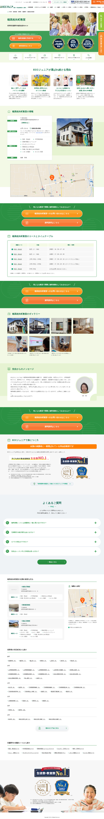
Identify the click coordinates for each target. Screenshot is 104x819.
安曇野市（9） (12, 660)
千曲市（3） (25, 700)
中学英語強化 (39, 139)
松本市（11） (12, 719)
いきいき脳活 (26, 151)
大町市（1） (63, 660)
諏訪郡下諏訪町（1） (57, 691)
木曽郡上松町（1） (75, 670)
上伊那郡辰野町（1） (14, 670)
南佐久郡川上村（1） (25, 719)
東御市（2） (45, 700)
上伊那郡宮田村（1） (44, 670)
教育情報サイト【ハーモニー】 (40, 2)
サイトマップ (19, 2)
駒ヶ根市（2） (28, 678)
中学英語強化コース (28, 748)
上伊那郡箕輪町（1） (29, 670)
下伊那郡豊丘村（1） (64, 687)
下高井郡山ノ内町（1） (31, 691)
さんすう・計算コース (63, 748)
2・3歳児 (50, 7)
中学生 (86, 7)
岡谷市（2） (73, 660)
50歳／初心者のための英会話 (31, 149)
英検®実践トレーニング (30, 141)
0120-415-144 (39, 132)
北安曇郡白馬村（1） (29, 674)
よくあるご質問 (27, 2)
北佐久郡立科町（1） (75, 674)
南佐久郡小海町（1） (40, 719)
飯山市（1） (33, 660)
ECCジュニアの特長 (40, 7)
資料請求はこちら (52, 223)
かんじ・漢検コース (13, 752)
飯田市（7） (23, 660)
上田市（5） (53, 660)
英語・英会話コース (13, 748)
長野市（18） (22, 710)
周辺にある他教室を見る (76, 627)
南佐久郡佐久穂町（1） (55, 719)
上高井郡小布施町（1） (59, 670)
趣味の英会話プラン (60, 752)
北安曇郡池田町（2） (14, 674)
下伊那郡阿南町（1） (34, 687)
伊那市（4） (43, 660)
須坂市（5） (44, 691)
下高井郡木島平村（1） (14, 691)
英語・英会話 (26, 139)
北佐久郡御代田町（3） (14, 678)
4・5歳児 (57, 7)
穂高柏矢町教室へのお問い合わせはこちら (52, 214)
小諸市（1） (39, 678)
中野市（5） (11, 710)
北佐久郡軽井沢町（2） (59, 674)
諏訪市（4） (69, 691)
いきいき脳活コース (74, 752)
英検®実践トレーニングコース (45, 748)
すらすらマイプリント (29, 144)
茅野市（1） (35, 700)
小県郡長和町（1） (13, 700)
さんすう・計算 (25, 632)
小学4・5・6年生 (78, 7)
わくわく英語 (39, 151)
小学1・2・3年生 (66, 7)
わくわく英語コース (88, 752)
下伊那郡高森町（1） (49, 687)
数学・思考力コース (78, 748)
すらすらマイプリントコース (31, 752)
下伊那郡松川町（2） (79, 687)
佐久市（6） (11, 687)
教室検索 (30, 7)
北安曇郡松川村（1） (44, 674)
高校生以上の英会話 (28, 146)
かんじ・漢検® (36, 632)
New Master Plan (46, 752)
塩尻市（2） (21, 687)
